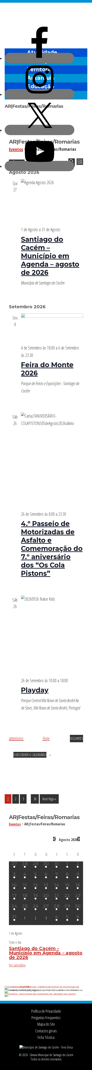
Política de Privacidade (46, 1011)
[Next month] (78, 839)
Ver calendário (17, 965)
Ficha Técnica (46, 1037)
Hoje (46, 738)
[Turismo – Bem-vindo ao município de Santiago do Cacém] (40, 993)
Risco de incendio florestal (81, 36)
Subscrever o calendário (29, 754)
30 (36, 798)
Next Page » (49, 800)
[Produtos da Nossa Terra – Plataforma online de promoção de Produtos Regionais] (46, 986)
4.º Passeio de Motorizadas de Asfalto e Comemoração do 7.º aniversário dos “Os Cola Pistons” (52, 549)
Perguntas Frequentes (46, 1017)
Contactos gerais (46, 1030)
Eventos (17, 824)
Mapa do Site (46, 1024)
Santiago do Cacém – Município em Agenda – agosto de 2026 (50, 256)
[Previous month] (54, 839)
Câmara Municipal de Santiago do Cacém (46, 14)
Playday (34, 690)
